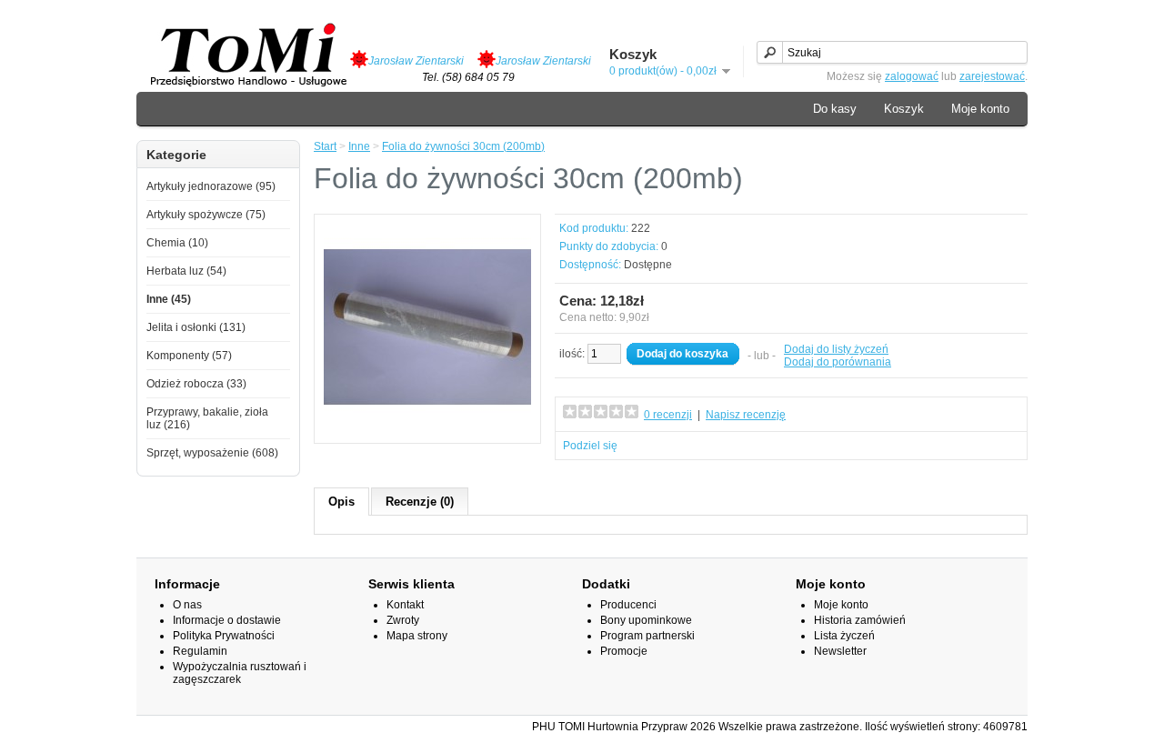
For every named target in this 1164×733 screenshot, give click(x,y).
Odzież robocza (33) (196, 383)
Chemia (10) (177, 242)
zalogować (911, 76)
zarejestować (992, 76)
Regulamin (200, 651)
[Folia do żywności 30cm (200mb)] (427, 427)
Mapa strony (416, 635)
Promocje (623, 651)
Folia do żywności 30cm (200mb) (463, 146)
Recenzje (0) (420, 501)
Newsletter (840, 651)
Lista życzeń (844, 635)
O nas (187, 604)
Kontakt (405, 604)
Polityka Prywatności (224, 635)
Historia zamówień (860, 620)
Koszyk (904, 108)
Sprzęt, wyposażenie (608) (212, 453)
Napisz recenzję (746, 414)
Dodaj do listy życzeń (836, 349)
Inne (359, 146)
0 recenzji (668, 414)
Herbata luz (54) (186, 271)
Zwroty (402, 620)
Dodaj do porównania (837, 362)
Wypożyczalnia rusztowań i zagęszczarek (239, 673)
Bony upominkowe (646, 620)
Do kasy (835, 108)
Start (325, 146)
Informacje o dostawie (227, 620)
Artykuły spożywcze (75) (206, 214)
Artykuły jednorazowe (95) (211, 186)
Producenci (628, 604)
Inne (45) (168, 299)
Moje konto (980, 108)
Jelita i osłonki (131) (196, 327)
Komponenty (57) (189, 355)
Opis (341, 501)
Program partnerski (647, 635)
